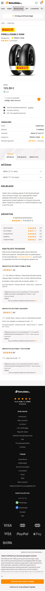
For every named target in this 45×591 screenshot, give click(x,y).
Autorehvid (22, 459)
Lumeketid (34, 9)
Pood (22, 474)
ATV (26, 9)
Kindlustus (22, 416)
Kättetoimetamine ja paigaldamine (22, 486)
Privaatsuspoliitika (22, 443)
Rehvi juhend (22, 420)
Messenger (23, 507)
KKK (22, 516)
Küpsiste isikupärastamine (22, 587)
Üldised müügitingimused (22, 435)
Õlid (42, 9)
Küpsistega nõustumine (22, 581)
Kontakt (22, 512)
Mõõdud (10, 157)
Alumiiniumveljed (22, 467)
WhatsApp (23, 502)
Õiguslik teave (22, 432)
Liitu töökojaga (22, 428)
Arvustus (34, 157)
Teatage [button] (6, 298)
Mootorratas (18, 9)
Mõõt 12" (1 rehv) (10, 171)
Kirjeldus (21, 157)
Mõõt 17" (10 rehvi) (11, 177)
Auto (3, 9)
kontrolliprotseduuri (24, 257)
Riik (22, 439)
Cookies (22, 447)
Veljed (9, 9)
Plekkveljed (22, 463)
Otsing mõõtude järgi (23, 16)
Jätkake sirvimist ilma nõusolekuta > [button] (32, 552)
